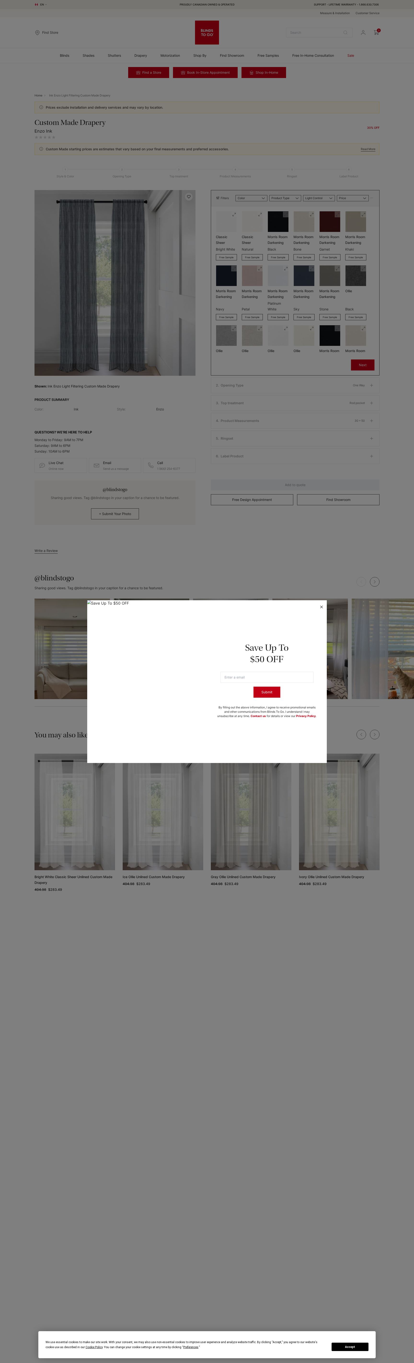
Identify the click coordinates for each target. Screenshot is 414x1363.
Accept (350, 1347)
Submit (266, 692)
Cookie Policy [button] (94, 1347)
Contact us (258, 716)
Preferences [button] (190, 1347)
